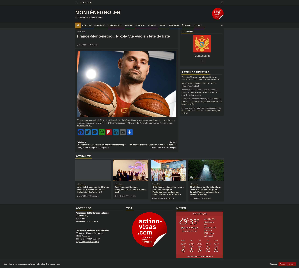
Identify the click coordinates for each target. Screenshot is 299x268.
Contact (198, 25)
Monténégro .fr (97, 12)
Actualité (86, 25)
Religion (152, 25)
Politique (140, 25)
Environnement (115, 25)
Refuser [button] (282, 264)
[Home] (78, 25)
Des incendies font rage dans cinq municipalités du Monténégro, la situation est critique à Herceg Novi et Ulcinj (201, 110)
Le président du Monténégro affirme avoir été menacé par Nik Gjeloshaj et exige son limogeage (101, 145)
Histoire (129, 25)
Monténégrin (94, 45)
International (81, 31)
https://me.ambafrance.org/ (87, 242)
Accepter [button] (292, 264)
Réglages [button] (273, 264)
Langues (162, 25)
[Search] (222, 25)
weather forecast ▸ (200, 256)
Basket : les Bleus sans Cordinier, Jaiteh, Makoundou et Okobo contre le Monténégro (152, 145)
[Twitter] (202, 60)
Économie (186, 25)
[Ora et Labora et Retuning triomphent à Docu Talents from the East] (130, 170)
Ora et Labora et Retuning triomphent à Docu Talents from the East (130, 189)
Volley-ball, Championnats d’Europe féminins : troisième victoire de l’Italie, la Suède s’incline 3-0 (93, 189)
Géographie (99, 25)
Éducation (174, 25)
